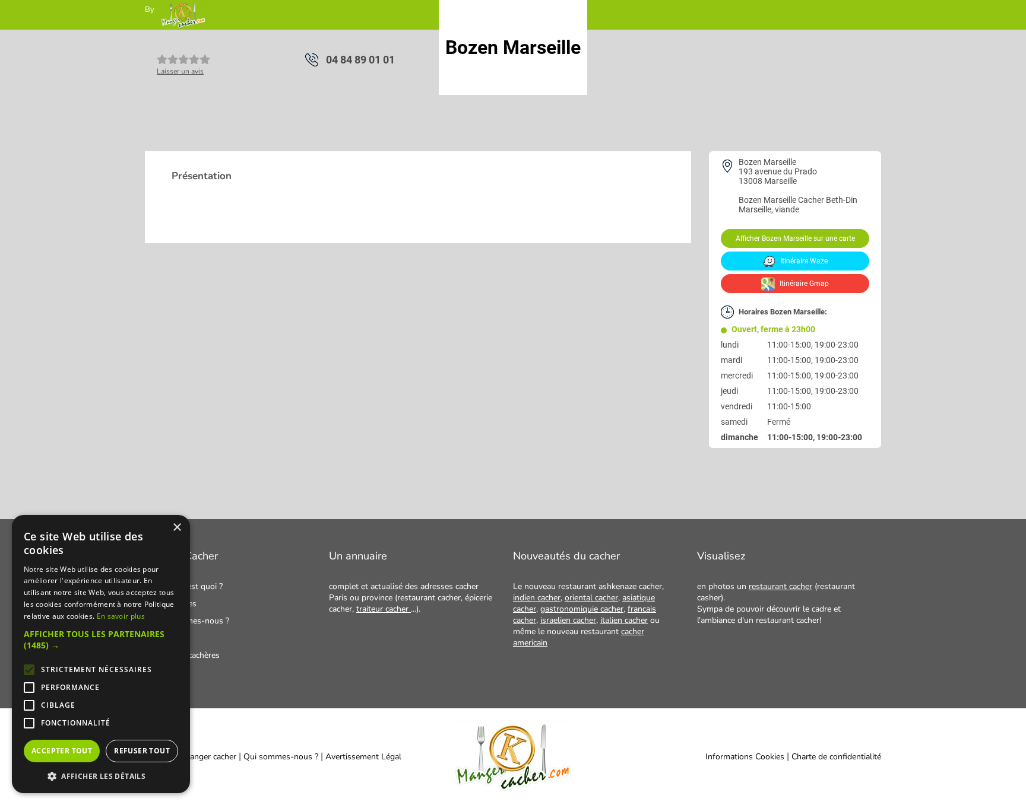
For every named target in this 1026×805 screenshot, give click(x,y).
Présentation (202, 176)
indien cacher (536, 597)
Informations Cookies (744, 756)
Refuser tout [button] (142, 751)
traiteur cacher (383, 609)
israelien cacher (568, 620)
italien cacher (624, 620)
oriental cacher (591, 597)
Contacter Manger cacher (190, 756)
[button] (101, 639)
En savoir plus (121, 616)
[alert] (101, 654)
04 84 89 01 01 (360, 59)
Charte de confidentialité (836, 756)
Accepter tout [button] (61, 751)
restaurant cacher (780, 586)
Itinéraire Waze (803, 261)
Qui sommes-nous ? (282, 756)
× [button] (176, 527)
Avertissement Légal (363, 756)
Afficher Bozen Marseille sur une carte (795, 238)
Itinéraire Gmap (803, 283)
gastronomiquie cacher (581, 609)
